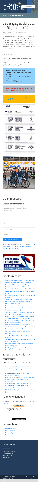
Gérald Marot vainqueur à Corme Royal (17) (18, 283)
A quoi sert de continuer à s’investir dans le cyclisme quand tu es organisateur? (18, 369)
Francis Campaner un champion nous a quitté (18, 306)
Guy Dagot (8, 383)
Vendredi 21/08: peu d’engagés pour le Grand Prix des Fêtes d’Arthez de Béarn (19, 313)
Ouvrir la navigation (13, 15)
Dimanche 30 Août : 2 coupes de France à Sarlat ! (20, 289)
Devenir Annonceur (10, 429)
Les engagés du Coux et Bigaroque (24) (19, 25)
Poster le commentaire (12, 240)
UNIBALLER (32, 479)
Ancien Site (6, 449)
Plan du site (8, 435)
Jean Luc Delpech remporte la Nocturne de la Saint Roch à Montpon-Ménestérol (20, 328)
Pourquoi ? (6, 403)
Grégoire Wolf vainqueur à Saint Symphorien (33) (19, 280)
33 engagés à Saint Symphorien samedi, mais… (19, 299)
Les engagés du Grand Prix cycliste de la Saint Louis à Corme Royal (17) (18, 302)
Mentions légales (10, 433)
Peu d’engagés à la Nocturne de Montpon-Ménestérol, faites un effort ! (18, 349)
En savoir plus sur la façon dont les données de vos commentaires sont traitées (19, 246)
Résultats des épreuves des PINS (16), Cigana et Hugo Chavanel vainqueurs (19, 321)
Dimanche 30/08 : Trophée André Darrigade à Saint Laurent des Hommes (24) (18, 286)
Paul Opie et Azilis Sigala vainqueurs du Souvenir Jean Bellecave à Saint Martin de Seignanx (19, 317)
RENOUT (8, 390)
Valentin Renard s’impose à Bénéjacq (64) (17, 325)
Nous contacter (10, 431)
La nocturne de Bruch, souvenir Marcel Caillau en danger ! (18, 374)
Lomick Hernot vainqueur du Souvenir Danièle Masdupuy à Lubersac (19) (18, 309)
